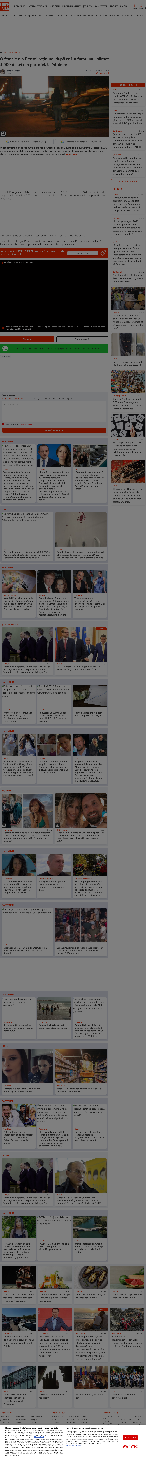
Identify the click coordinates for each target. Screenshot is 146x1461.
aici (12, 1449)
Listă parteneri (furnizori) (74, 1445)
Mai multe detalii (39, 1437)
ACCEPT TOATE (130, 1438)
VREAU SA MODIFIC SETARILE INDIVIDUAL (130, 1446)
